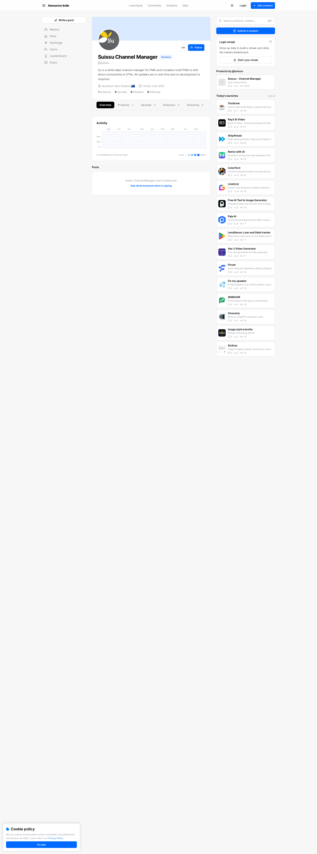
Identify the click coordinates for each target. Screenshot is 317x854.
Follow (198, 47)
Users (53, 49)
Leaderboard (58, 56)
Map (185, 5)
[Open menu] (44, 5)
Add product (265, 5)
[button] (245, 82)
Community (154, 5)
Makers (54, 29)
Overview (105, 104)
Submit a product (247, 30)
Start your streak (248, 59)
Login (243, 5)
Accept (41, 844)
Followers (171, 104)
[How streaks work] (270, 41)
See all (271, 96)
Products (125, 104)
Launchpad (136, 5)
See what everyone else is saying (151, 185)
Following (195, 104)
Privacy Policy (55, 838)
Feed (53, 36)
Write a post (66, 20)
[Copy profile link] (183, 47)
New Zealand (122, 86)
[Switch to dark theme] (232, 5)
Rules (53, 62)
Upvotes (148, 104)
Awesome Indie (58, 5)
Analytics (172, 5)
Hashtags (56, 42)
